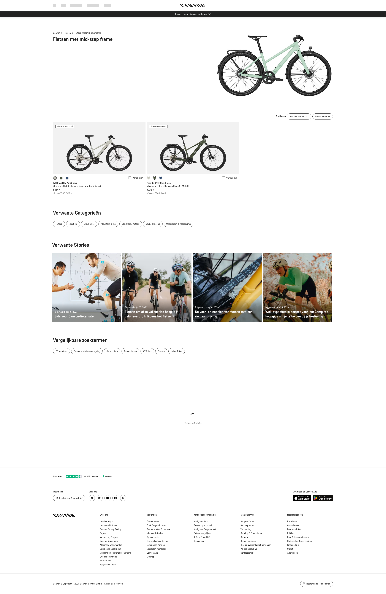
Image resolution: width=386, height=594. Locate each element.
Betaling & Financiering (251, 533)
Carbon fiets (112, 351)
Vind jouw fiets (201, 521)
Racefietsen (292, 521)
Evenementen (153, 521)
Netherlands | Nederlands (318, 583)
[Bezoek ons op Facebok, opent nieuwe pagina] (92, 498)
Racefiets (73, 223)
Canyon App (152, 552)
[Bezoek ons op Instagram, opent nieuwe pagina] (100, 498)
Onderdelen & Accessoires (178, 223)
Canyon (56, 32)
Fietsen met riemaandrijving (87, 351)
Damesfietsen (130, 351)
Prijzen (103, 533)
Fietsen (67, 32)
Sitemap (150, 556)
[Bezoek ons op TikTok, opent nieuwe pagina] (123, 498)
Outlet (290, 548)
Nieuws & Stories (155, 533)
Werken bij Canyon (109, 537)
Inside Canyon (106, 521)
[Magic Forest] (61, 178)
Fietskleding (293, 544)
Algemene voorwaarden (111, 544)
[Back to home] (193, 5)
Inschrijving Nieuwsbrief (71, 498)
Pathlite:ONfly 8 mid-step (159, 183)
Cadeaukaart (199, 541)
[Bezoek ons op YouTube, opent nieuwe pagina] (107, 498)
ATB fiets (147, 351)
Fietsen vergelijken (202, 533)
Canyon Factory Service (157, 541)
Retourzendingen (248, 541)
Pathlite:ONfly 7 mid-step (65, 183)
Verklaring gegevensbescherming (115, 552)
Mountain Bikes (108, 223)
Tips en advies (153, 537)
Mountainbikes (294, 529)
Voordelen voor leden (156, 548)
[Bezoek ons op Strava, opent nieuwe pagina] (115, 498)
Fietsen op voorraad (203, 525)
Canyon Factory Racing (110, 529)
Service (107, 5)
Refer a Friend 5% (202, 537)
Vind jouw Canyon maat (205, 529)
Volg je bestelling (248, 548)
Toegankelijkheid (108, 564)
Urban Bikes (176, 351)
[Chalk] (148, 178)
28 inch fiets (61, 351)
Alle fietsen (292, 552)
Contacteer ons (247, 552)
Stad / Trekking (153, 223)
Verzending (245, 529)
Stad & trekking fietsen (298, 537)
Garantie (244, 537)
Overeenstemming (108, 556)
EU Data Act (105, 560)
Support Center (247, 521)
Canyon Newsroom (109, 541)
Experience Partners (156, 544)
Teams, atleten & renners (158, 529)
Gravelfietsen (293, 525)
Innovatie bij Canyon (109, 525)
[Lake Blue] (67, 178)
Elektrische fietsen (130, 223)
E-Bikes (290, 533)
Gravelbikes (89, 223)
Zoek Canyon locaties (156, 525)
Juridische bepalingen (110, 548)
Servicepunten (247, 525)
